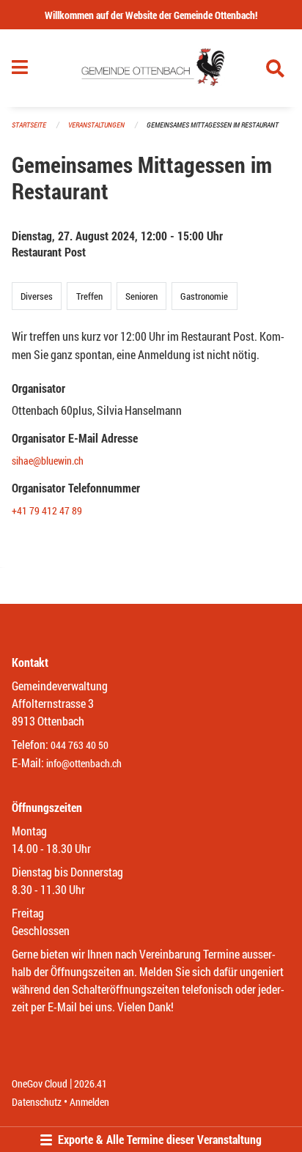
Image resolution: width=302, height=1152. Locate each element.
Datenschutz (37, 1102)
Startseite (29, 125)
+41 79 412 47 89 (47, 510)
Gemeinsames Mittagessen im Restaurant (213, 125)
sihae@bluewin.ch (48, 461)
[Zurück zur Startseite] (150, 68)
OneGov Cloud (39, 1083)
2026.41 (90, 1083)
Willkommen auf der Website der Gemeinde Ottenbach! (151, 15)
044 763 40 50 (79, 745)
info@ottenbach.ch (84, 763)
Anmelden (89, 1102)
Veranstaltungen (96, 125)
